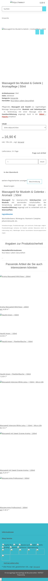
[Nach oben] (1, 579)
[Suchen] (44, 8)
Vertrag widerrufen (11, 563)
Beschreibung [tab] (34, 181)
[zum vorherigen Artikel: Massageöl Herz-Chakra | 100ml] (10, 18)
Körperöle (14, 98)
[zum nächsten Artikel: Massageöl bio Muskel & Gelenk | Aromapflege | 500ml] (15, 18)
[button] (34, 2)
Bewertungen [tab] (9, 186)
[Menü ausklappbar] (5, 2)
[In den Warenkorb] (4, 26)
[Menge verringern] (4, 161)
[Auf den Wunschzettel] (42, 31)
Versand (21, 142)
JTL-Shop (28, 575)
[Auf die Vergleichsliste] (37, 31)
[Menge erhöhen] (40, 166)
